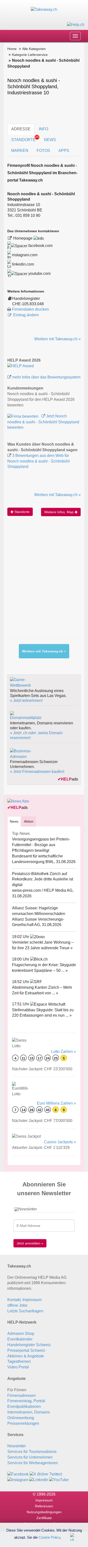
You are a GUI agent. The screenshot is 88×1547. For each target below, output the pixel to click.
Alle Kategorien (34, 49)
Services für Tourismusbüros (31, 1452)
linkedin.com (22, 264)
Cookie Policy (49, 1537)
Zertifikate (44, 1518)
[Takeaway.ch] (44, 9)
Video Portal (18, 1367)
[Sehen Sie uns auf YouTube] (59, 1480)
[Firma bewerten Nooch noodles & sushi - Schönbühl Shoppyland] (23, 416)
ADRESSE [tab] (21, 129)
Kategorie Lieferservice (30, 55)
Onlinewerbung (20, 1418)
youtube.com (39, 273)
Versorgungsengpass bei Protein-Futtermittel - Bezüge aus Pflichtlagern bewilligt (41, 845)
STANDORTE (25, 138)
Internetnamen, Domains (28, 1412)
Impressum (44, 1500)
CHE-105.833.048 (28, 304)
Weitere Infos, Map (59, 512)
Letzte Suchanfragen (25, 1311)
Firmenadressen (21, 1395)
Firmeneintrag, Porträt (26, 1401)
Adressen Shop (20, 1333)
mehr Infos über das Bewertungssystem (46, 377)
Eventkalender (20, 1339)
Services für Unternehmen (30, 1457)
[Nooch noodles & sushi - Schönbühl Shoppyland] (20, 366)
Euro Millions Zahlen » (56, 1103)
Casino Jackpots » (60, 1142)
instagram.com (24, 255)
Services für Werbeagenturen (32, 1463)
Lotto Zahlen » (63, 1051)
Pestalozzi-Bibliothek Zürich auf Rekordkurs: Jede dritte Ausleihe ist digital (42, 879)
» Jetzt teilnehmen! (26, 700)
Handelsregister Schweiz (29, 1345)
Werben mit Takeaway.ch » (57, 339)
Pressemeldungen (23, 1423)
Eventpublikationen (24, 1406)
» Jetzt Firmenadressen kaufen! (37, 771)
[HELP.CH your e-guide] (75, 24)
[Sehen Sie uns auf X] (46, 1474)
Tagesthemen (19, 1361)
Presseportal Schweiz (26, 1350)
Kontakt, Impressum (24, 1300)
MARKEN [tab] (19, 150)
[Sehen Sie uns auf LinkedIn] (38, 1480)
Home (12, 49)
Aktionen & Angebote (25, 1356)
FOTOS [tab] (43, 150)
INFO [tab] (43, 129)
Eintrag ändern (26, 315)
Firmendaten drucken (30, 309)
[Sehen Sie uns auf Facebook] (18, 1474)
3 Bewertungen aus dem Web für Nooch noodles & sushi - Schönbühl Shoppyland (38, 461)
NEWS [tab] (50, 140)
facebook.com (40, 246)
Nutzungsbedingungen (44, 1512)
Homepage (23, 238)
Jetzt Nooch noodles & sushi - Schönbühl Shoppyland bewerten (43, 421)
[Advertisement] (44, 583)
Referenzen (44, 1506)
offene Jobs (17, 1305)
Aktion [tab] (28, 821)
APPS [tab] (63, 150)
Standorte (21, 512)
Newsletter (16, 1446)
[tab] (14, 821)
